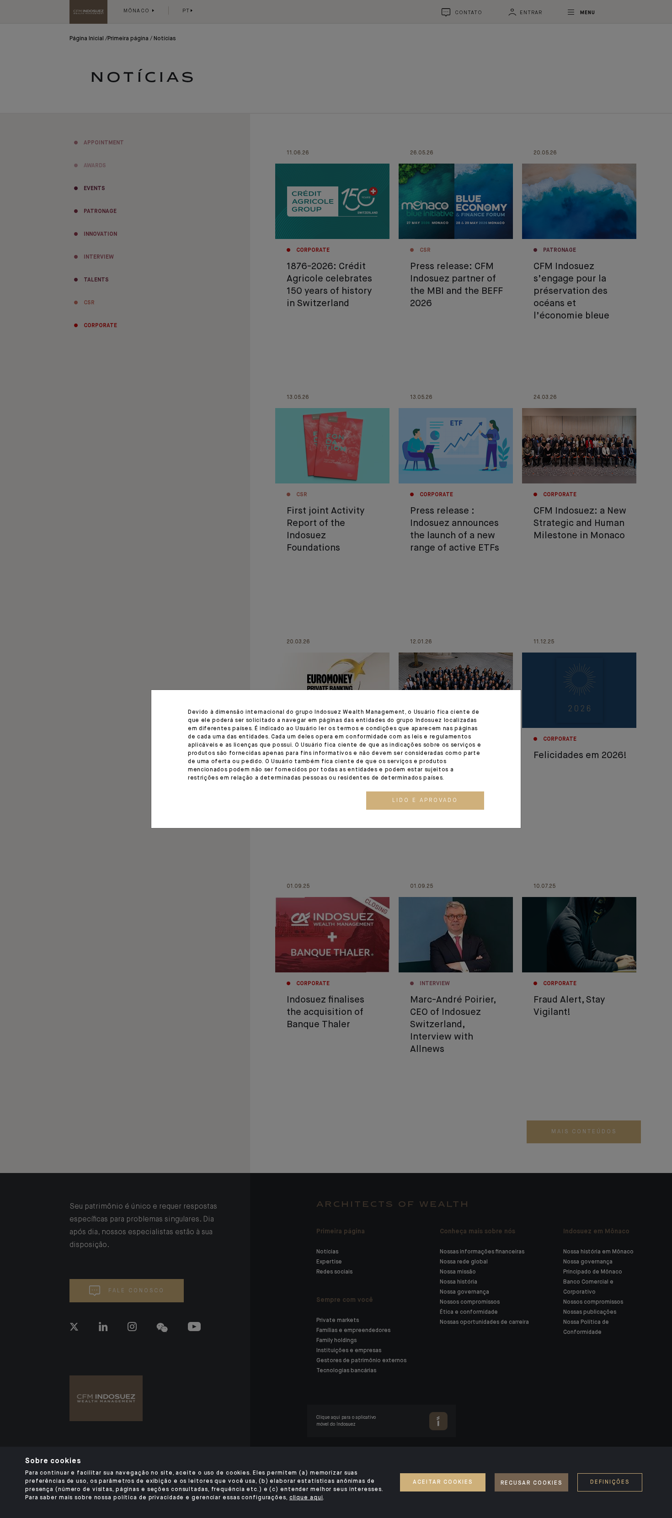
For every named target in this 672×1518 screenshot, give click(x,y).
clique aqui (306, 1498)
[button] (425, 800)
